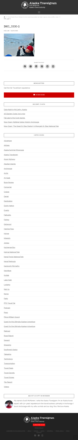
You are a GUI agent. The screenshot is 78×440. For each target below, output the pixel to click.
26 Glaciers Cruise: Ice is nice (14, 114)
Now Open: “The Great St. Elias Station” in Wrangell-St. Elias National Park (31, 126)
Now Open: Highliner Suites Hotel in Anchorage (21, 122)
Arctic (6, 173)
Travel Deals (8, 368)
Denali (6, 196)
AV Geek (7, 178)
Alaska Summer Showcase (14, 150)
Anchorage (8, 169)
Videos (6, 387)
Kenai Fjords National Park (13, 257)
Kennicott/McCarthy (12, 266)
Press (6, 313)
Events (6, 210)
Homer (6, 234)
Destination (8, 201)
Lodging (7, 285)
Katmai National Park (12, 252)
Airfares (7, 145)
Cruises (6, 192)
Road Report (9, 336)
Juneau (6, 243)
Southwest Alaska (10, 350)
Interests (7, 238)
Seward (7, 340)
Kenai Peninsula (10, 261)
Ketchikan (7, 271)
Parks (6, 299)
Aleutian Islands (10, 164)
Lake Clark (8, 280)
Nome (6, 294)
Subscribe (40, 95)
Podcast (7, 308)
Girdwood (7, 224)
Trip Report (8, 382)
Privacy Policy (39, 428)
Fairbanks (7, 215)
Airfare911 (50, 431)
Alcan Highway (9, 159)
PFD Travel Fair (9, 303)
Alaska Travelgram (11, 155)
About (29, 431)
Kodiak (6, 275)
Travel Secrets (9, 373)
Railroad (7, 331)
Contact (39, 432)
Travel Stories (9, 377)
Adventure (8, 141)
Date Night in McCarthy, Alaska (15, 110)
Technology (8, 359)
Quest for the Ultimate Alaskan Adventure (19, 322)
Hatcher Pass (9, 229)
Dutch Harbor (9, 206)
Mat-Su (6, 289)
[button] (39, 12)
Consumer (8, 187)
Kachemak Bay (9, 247)
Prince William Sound (12, 317)
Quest (42, 431)
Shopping (7, 345)
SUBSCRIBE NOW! (39, 425)
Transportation (9, 363)
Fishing (6, 220)
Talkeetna (7, 354)
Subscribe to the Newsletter (15, 431)
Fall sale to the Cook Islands (14, 118)
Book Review (9, 182)
